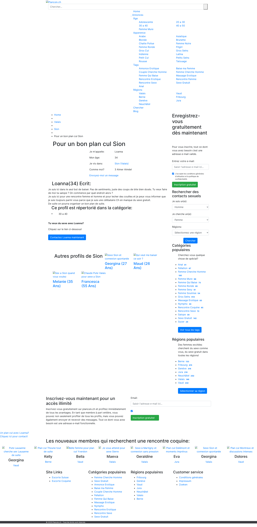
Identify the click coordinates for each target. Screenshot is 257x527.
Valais (57, 121)
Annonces (137, 14)
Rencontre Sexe (148, 82)
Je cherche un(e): (182, 214)
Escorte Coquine (61, 480)
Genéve (184, 368)
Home (136, 11)
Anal (141, 86)
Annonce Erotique (104, 484)
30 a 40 (62, 213)
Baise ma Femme (103, 488)
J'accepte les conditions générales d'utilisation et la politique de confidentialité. (189, 176)
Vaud (183, 382)
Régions (137, 89)
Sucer (183, 321)
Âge (135, 18)
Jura (178, 100)
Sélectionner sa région (192, 390)
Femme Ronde (188, 285)
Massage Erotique (190, 300)
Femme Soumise (189, 293)
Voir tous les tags (190, 329)
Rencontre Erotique (105, 509)
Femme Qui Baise (189, 282)
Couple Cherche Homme (108, 491)
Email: (134, 397)
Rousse (143, 61)
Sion (56, 129)
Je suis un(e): (179, 201)
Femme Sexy (187, 289)
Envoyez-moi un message (103, 175)
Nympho (184, 303)
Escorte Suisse (60, 477)
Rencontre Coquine (190, 307)
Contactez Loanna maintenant (67, 237)
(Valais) (124, 163)
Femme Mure (146, 29)
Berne (183, 361)
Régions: (177, 226)
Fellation (184, 268)
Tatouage (181, 61)
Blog (135, 111)
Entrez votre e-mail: (183, 161)
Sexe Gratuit (183, 82)
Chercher (138, 107)
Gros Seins (186, 296)
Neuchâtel (144, 104)
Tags (136, 64)
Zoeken (183, 484)
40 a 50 (180, 25)
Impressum (185, 480)
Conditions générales (191, 477)
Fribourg (185, 364)
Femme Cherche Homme (108, 477)
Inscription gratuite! (185, 184)
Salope (184, 314)
